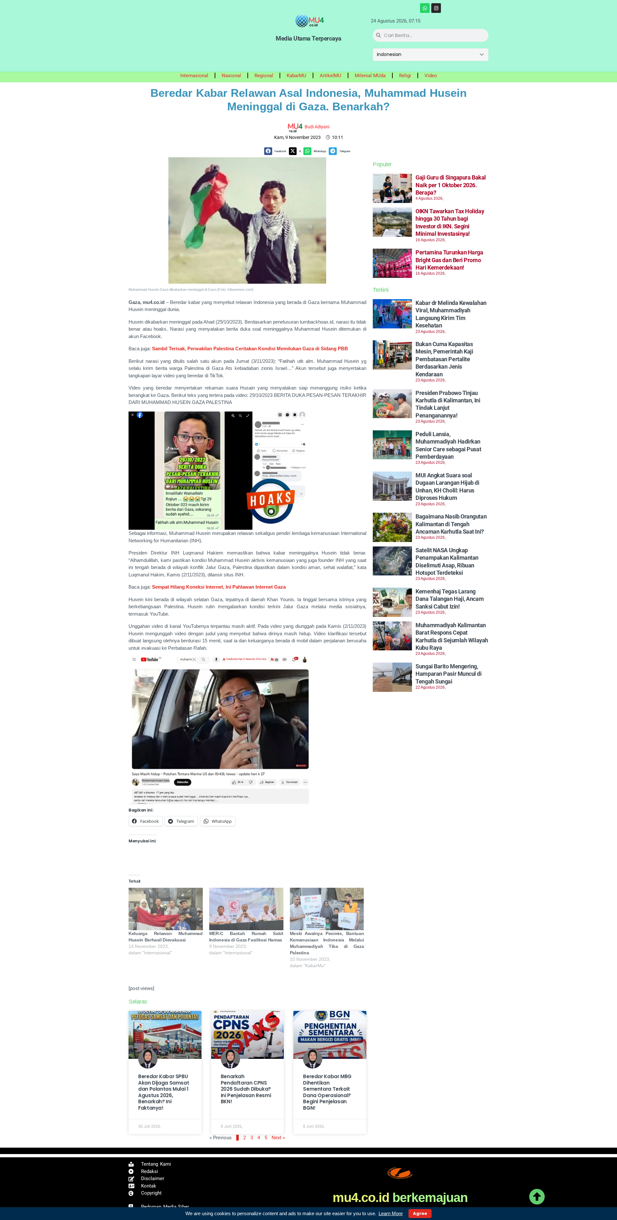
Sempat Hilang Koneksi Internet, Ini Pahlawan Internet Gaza (219, 587)
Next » (278, 1138)
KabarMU (296, 75)
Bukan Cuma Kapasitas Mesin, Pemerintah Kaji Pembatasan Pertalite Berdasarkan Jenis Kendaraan (444, 359)
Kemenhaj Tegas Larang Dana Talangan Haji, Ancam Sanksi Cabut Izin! (450, 599)
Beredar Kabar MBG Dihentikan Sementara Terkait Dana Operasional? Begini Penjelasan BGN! (327, 1092)
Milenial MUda (370, 75)
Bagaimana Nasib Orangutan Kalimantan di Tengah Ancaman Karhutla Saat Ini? (451, 524)
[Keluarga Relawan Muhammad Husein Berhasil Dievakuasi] (166, 909)
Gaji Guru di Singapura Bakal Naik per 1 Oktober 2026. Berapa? (451, 185)
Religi (405, 75)
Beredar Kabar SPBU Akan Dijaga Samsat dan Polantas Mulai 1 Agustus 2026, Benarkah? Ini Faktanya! (163, 1092)
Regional (264, 75)
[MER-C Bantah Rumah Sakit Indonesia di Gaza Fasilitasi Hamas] (246, 909)
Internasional (194, 75)
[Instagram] (436, 8)
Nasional (231, 75)
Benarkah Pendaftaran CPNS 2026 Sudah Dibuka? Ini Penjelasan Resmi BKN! (246, 1089)
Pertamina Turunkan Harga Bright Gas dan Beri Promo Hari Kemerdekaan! (449, 260)
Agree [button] (420, 1213)
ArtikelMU (330, 75)
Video (431, 75)
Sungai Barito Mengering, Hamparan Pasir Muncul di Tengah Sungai (448, 674)
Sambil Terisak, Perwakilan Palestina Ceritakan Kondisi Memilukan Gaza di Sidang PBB (250, 348)
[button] (276, 151)
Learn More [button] (391, 1213)
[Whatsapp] (425, 8)
